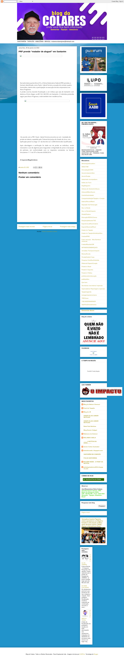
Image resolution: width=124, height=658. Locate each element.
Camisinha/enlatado (88, 195)
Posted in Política (87, 273)
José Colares (93, 351)
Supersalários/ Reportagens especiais (93, 289)
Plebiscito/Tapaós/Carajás (89, 263)
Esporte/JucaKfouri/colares (90, 224)
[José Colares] (93, 353)
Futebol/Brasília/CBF (88, 244)
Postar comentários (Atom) (49, 231)
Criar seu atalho (93, 354)
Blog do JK (87, 412)
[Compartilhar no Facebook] (39, 167)
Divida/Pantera (86, 214)
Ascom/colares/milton (88, 173)
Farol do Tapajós (89, 408)
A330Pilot (82, 654)
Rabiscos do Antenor (91, 434)
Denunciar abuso (88, 310)
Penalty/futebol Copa (88, 257)
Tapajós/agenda (86, 292)
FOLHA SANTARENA (90, 458)
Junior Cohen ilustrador (91, 446)
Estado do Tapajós (87, 230)
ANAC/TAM (85, 167)
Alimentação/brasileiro (88, 163)
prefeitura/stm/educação (89, 276)
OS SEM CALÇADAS (85, 586)
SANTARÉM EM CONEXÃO (92, 454)
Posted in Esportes (87, 270)
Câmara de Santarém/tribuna (90, 189)
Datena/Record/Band (88, 201)
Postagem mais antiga (67, 226)
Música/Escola (86, 254)
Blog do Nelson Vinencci (92, 404)
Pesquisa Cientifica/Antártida (90, 260)
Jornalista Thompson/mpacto (90, 250)
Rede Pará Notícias (90, 426)
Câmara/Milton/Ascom (88, 192)
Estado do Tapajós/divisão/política (92, 233)
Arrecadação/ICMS (87, 170)
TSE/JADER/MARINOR (89, 301)
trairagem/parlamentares (89, 295)
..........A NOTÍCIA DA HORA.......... (90, 442)
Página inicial (47, 226)
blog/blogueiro (86, 185)
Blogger (96, 654)
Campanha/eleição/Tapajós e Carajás (93, 198)
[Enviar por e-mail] (34, 167)
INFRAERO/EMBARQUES (89, 247)
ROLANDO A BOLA (90, 437)
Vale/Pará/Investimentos (89, 304)
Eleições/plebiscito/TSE (89, 220)
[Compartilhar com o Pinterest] (41, 167)
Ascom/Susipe (86, 176)
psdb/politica (85, 279)
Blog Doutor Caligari (90, 430)
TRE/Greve (85, 298)
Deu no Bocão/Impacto (89, 211)
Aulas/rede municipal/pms (89, 179)
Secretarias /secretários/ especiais (92, 285)
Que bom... (85, 282)
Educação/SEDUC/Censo (89, 217)
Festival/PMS (86, 236)
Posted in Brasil (86, 266)
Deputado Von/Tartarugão (89, 204)
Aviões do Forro (86, 182)
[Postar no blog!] (36, 167)
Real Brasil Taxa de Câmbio (93, 479)
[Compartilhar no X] (38, 167)
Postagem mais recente (27, 226)
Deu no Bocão (86, 208)
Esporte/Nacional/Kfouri (89, 227)
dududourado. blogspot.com (93, 450)
